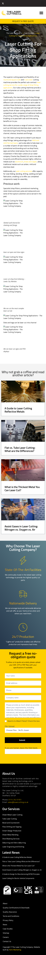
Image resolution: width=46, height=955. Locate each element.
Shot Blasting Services (10, 838)
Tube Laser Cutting (9, 818)
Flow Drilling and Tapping (11, 826)
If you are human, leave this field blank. (21, 748)
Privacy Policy (8, 920)
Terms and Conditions (11, 916)
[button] (42, 3)
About (5, 903)
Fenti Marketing (15, 949)
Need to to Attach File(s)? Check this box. (23, 721)
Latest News (11, 852)
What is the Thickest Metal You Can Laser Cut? (22, 488)
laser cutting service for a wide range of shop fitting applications (22, 85)
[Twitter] (3, 3)
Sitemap (6, 933)
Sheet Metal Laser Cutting (12, 814)
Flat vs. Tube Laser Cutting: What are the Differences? (20, 449)
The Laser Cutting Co (14, 33)
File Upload (9, 726)
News (5, 924)
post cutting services (24, 171)
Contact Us (7, 941)
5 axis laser (28, 79)
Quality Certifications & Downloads (16, 907)
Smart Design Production (11, 830)
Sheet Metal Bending (10, 834)
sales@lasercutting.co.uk (18, 802)
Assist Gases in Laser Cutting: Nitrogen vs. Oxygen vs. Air (21, 528)
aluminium (19, 161)
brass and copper (30, 161)
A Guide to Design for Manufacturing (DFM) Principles (21, 874)
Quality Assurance (10, 912)
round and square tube (12, 79)
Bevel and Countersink (11, 822)
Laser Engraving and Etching (13, 846)
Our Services (11, 808)
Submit (22, 740)
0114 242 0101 (15, 799)
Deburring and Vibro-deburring (14, 842)
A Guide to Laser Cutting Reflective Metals (18, 410)
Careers (6, 937)
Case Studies (29, 33)
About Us (8, 773)
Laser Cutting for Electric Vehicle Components (18, 878)
